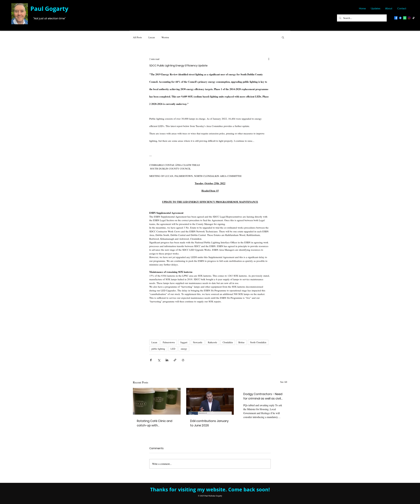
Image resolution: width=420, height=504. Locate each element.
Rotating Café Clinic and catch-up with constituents (154, 423)
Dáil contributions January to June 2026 (209, 423)
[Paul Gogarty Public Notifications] (400, 18)
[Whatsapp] (404, 18)
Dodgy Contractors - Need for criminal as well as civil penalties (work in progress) (262, 396)
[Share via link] (175, 360)
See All (283, 381)
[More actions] (269, 59)
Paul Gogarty (49, 9)
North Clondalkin (258, 342)
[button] (282, 37)
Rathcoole (212, 342)
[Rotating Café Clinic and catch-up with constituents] (157, 401)
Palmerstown (169, 342)
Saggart (183, 342)
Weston (165, 37)
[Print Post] (183, 360)
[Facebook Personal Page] (396, 18)
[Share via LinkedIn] (166, 360)
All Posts (137, 37)
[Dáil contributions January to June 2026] (210, 401)
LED (173, 348)
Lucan (151, 37)
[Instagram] (409, 18)
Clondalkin (228, 342)
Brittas (241, 342)
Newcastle (197, 342)
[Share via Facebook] (150, 360)
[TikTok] (413, 18)
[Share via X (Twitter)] (158, 360)
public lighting (158, 348)
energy (184, 348)
